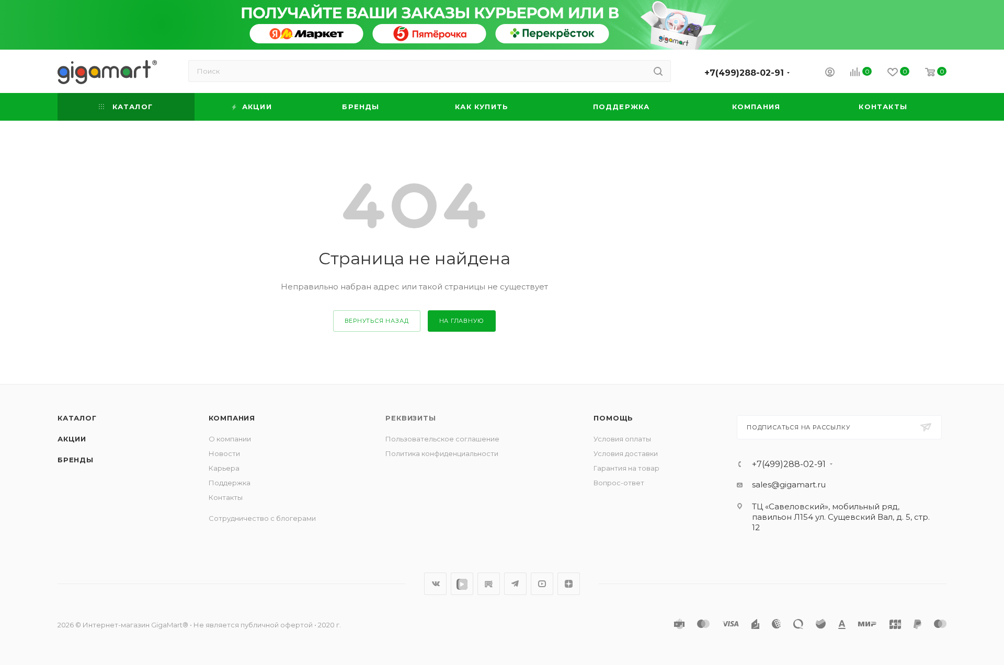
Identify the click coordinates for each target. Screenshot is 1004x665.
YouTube (542, 584)
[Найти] (658, 71)
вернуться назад (377, 320)
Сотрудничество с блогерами (262, 518)
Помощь (613, 418)
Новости (224, 453)
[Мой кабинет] (830, 73)
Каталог (77, 418)
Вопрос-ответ (619, 483)
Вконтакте (435, 584)
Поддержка (229, 483)
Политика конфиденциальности (441, 453)
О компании (230, 439)
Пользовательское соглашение (442, 439)
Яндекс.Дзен (568, 584)
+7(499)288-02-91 (744, 73)
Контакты (226, 497)
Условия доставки (626, 453)
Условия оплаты (622, 439)
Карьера (224, 468)
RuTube (488, 584)
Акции (72, 439)
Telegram (515, 584)
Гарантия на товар (626, 468)
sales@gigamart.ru (789, 484)
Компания (232, 418)
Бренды (76, 460)
